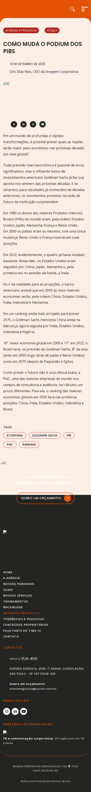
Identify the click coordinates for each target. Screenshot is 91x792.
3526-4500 (23, 658)
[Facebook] (14, 124)
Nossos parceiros (18, 584)
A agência (11, 578)
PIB (69, 435)
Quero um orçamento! (41, 498)
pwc (10, 444)
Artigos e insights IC (21, 613)
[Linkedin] (23, 124)
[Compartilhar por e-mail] (42, 124)
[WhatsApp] (33, 124)
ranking (29, 444)
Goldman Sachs (44, 435)
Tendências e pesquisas (23, 619)
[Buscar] (75, 9)
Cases (8, 590)
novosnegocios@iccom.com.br (33, 689)
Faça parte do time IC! (22, 631)
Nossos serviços (17, 595)
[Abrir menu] (84, 9)
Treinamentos (15, 601)
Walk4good (13, 607)
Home (7, 572)
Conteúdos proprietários (25, 625)
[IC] (19, 547)
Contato (11, 636)
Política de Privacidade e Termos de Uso (45, 781)
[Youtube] (23, 711)
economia (15, 435)
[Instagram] (6, 711)
